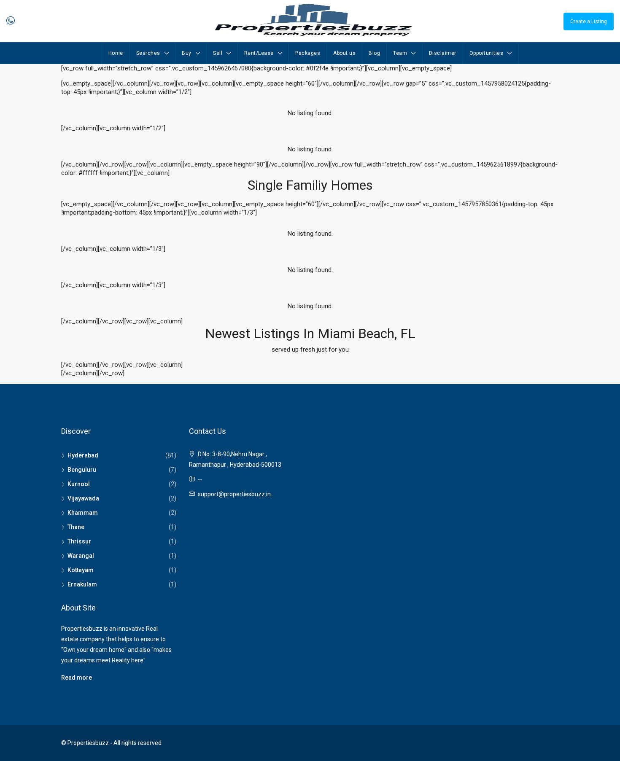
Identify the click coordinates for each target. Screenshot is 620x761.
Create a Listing (588, 21)
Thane (75, 527)
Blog (374, 53)
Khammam (82, 512)
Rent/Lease (259, 53)
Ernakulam (82, 584)
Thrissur (79, 541)
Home (115, 53)
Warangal (80, 555)
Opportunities (486, 53)
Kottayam (80, 570)
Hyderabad (82, 455)
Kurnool (78, 484)
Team (400, 53)
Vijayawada (83, 498)
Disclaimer (442, 53)
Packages (307, 53)
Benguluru (81, 469)
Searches (148, 53)
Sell (217, 53)
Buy (186, 53)
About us (344, 53)
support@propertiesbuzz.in (234, 494)
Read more (76, 677)
